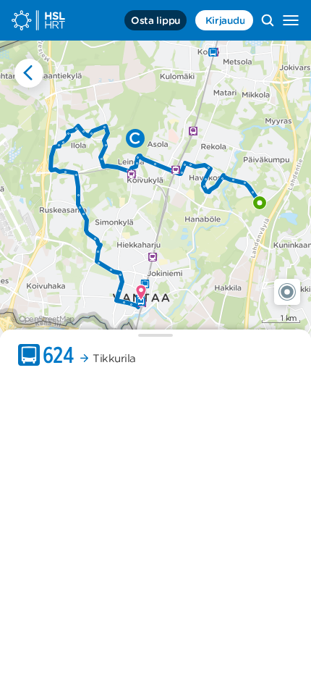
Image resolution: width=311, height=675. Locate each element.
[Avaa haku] (267, 20)
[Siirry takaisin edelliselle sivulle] (28, 73)
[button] (287, 292)
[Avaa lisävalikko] (290, 20)
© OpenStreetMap (42, 319)
